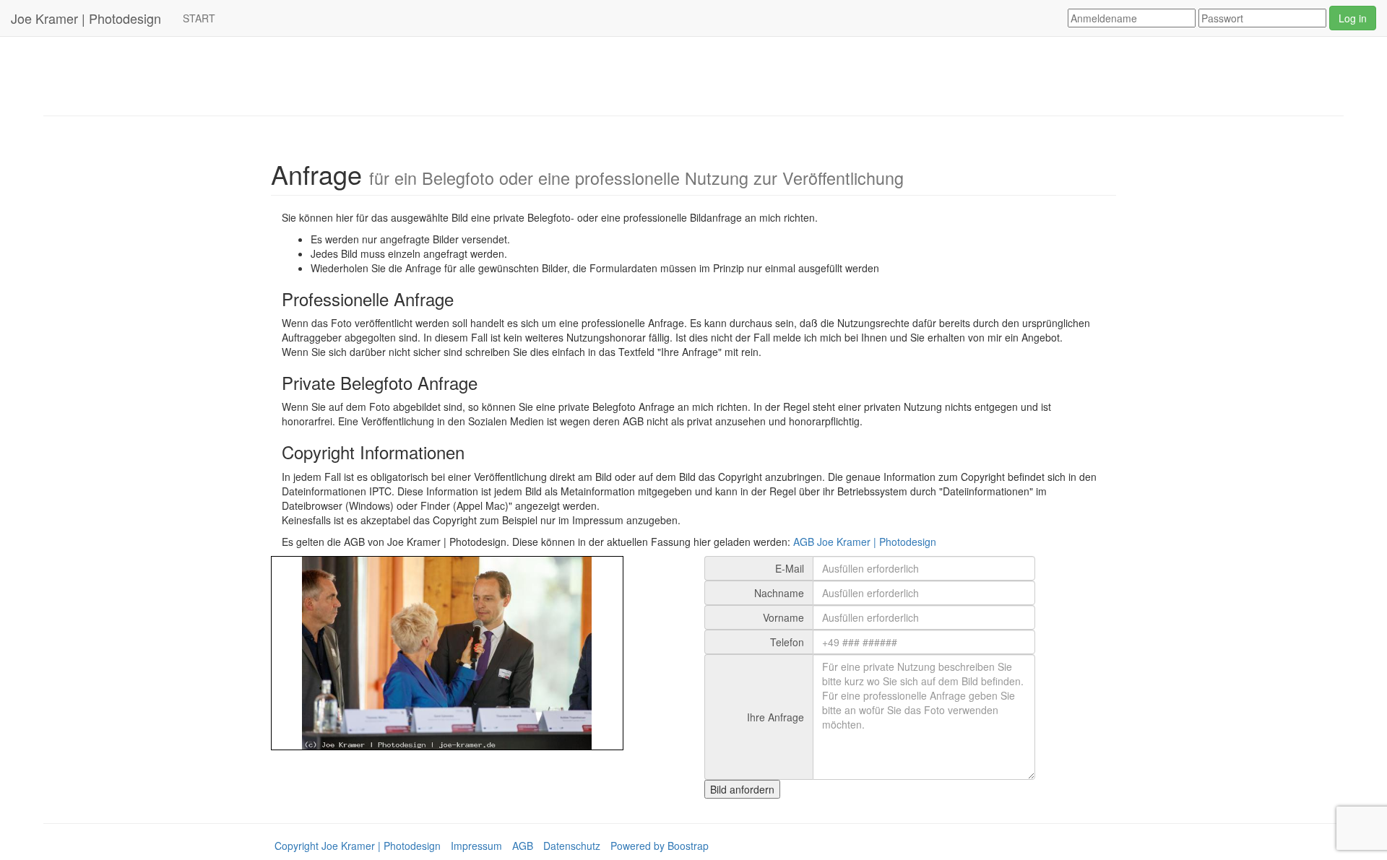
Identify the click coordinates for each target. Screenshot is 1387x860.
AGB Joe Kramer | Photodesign (864, 541)
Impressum (476, 845)
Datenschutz (571, 845)
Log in (1353, 18)
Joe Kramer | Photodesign (86, 18)
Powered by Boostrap (659, 845)
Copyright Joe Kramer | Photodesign (358, 845)
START (199, 18)
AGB (522, 845)
